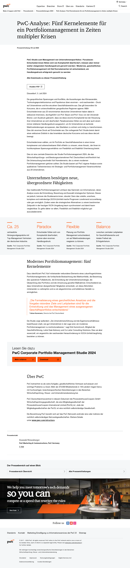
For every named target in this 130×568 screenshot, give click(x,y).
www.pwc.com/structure (43, 420)
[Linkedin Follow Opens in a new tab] (67, 523)
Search (124, 6)
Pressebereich (28, 11)
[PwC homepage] (6, 5)
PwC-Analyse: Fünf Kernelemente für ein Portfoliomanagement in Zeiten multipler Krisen (87, 11)
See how (13, 510)
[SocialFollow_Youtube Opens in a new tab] (71, 523)
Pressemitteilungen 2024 (44, 11)
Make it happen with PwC (12, 11)
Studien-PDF (34, 87)
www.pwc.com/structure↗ (73, 542)
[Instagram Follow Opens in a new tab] (74, 523)
